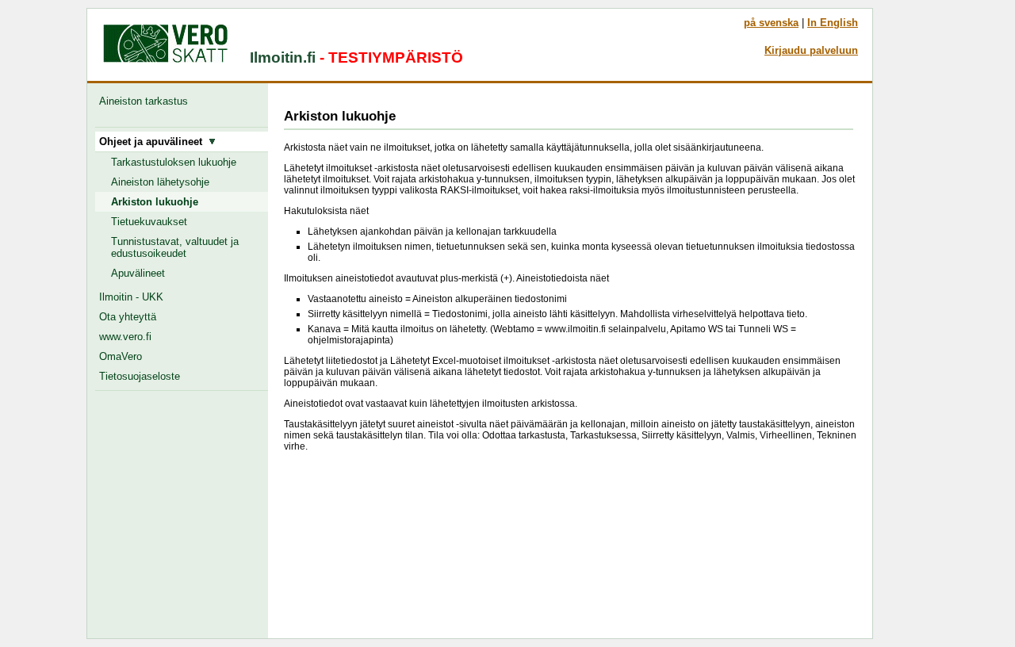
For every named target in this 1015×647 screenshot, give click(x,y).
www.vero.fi (125, 337)
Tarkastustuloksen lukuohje (173, 162)
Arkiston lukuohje (154, 202)
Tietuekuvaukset (149, 222)
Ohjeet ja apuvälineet (154, 141)
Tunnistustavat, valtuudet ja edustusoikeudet (175, 247)
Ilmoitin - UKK (131, 297)
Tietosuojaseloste (139, 376)
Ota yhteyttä (127, 317)
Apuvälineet (138, 273)
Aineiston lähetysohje (160, 182)
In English (832, 23)
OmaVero (120, 356)
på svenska (771, 23)
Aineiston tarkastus (146, 101)
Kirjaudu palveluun (811, 50)
